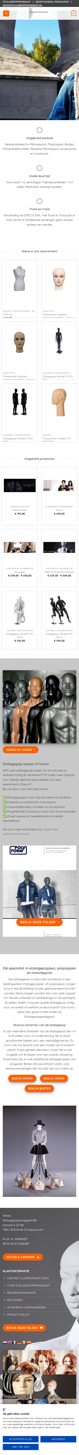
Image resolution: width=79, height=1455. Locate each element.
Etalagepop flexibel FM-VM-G (19, 635)
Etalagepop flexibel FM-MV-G (59, 635)
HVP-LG (7, 314)
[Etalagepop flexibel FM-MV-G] (59, 609)
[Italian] (24, 1342)
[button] (6, 13)
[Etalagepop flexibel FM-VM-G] (19, 609)
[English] (10, 1342)
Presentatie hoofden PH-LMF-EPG (57, 440)
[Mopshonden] (19, 485)
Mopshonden (19, 509)
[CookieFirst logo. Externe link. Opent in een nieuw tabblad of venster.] (4, 1409)
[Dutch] (5, 1342)
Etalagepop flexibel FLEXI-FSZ (58, 378)
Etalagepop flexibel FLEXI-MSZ (18, 440)
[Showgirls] (19, 547)
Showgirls (19, 572)
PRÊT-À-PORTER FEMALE (59, 572)
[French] (14, 1342)
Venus (59, 509)
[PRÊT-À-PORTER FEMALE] (59, 547)
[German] (19, 1342)
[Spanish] (29, 1342)
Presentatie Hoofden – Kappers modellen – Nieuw (58, 316)
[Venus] (59, 485)
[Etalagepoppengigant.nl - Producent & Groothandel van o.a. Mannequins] (39, 13)
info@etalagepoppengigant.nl (22, 5)
